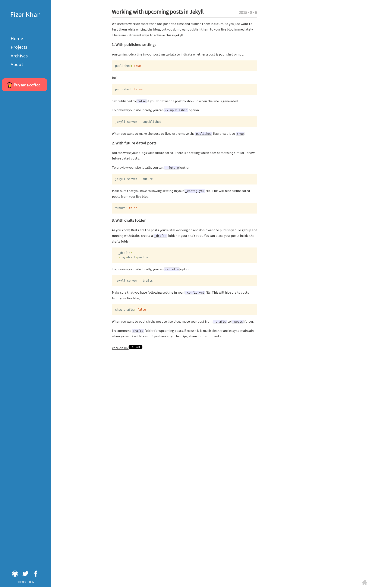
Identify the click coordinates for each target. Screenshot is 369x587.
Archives (19, 56)
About (17, 64)
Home (17, 38)
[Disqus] (184, 422)
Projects (19, 47)
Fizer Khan (25, 14)
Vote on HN (120, 348)
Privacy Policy (25, 582)
